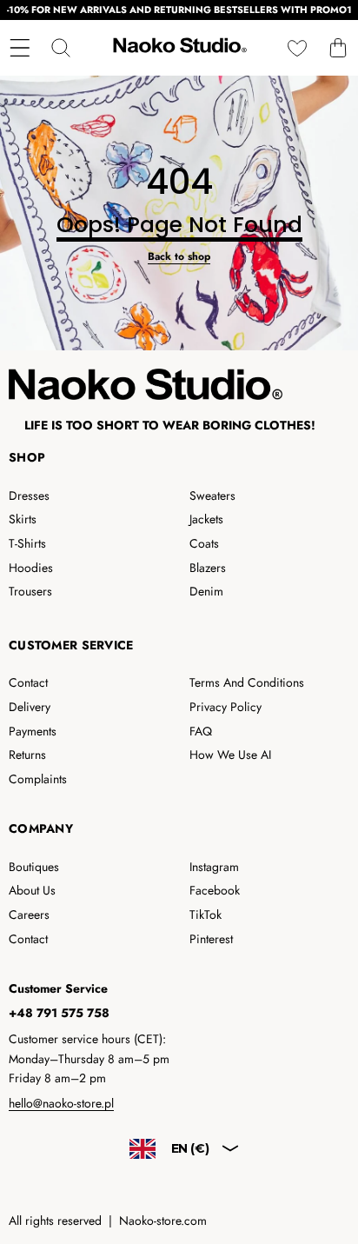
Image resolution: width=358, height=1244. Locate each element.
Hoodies (31, 567)
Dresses (29, 495)
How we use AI (230, 754)
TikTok (205, 914)
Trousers (30, 591)
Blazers (207, 567)
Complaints (38, 779)
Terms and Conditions (246, 682)
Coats (204, 543)
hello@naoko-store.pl (61, 1103)
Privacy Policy (225, 706)
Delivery (29, 706)
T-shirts (27, 543)
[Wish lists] (296, 47)
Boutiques (34, 866)
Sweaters (212, 495)
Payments (32, 731)
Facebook (214, 890)
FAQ (200, 731)
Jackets (206, 519)
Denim (206, 591)
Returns (27, 754)
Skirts (22, 519)
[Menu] (19, 47)
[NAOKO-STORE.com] (178, 48)
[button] (337, 47)
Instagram (214, 866)
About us (32, 890)
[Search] (60, 47)
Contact (28, 682)
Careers (29, 914)
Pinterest (211, 939)
